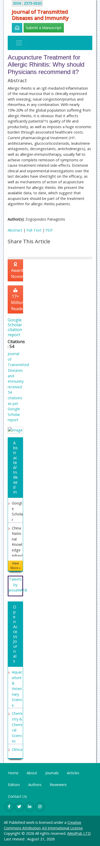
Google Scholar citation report (15, 327)
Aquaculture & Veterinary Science (17, 689)
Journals (52, 772)
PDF (49, 230)
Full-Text (34, 230)
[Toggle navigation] (19, 43)
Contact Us (17, 796)
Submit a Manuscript (44, 27)
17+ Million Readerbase (17, 302)
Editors (14, 784)
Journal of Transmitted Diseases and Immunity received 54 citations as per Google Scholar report (18, 386)
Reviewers (58, 784)
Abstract (15, 230)
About (32, 772)
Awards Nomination (17, 273)
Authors (35, 784)
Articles (73, 772)
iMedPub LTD (79, 833)
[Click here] (14, 28)
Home (13, 772)
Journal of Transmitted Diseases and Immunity (40, 15)
